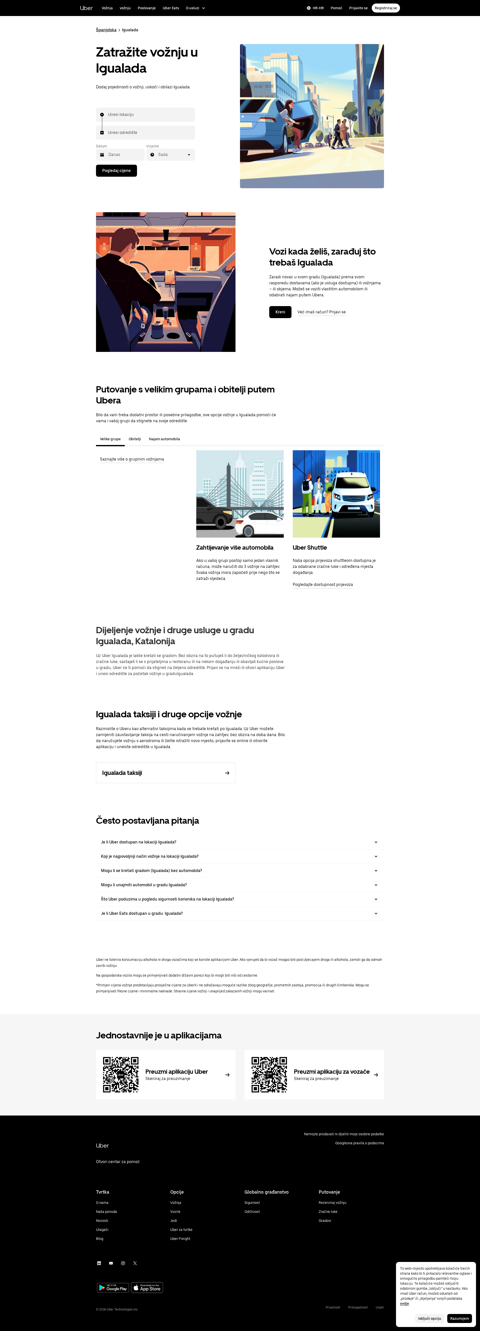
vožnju (125, 8)
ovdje (404, 1303)
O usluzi (192, 8)
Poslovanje (147, 8)
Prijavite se (358, 8)
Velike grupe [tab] (110, 439)
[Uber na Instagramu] (123, 1263)
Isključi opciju (429, 1318)
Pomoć (336, 8)
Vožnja (107, 8)
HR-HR (318, 8)
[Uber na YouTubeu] (111, 1263)
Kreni (280, 312)
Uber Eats (171, 8)
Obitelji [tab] (135, 439)
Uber (86, 8)
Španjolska (106, 30)
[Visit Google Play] (113, 1288)
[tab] (188, 439)
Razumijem (459, 1318)
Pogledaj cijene (116, 170)
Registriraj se (386, 8)
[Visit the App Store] (147, 1288)
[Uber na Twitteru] (135, 1263)
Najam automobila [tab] (164, 439)
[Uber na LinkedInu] (99, 1263)
